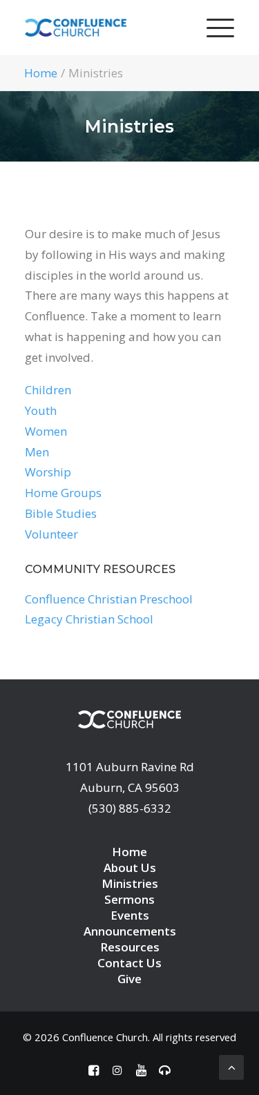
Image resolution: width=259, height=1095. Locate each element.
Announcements (130, 931)
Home (40, 73)
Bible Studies (61, 513)
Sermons (129, 899)
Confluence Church (105, 1037)
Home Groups (63, 493)
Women (46, 431)
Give (129, 979)
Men (37, 452)
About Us (130, 867)
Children (48, 390)
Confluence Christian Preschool (109, 599)
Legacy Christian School (89, 619)
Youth (41, 410)
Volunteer (51, 534)
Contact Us (129, 963)
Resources (130, 947)
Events (130, 915)
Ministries (130, 883)
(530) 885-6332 (129, 808)
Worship (48, 472)
